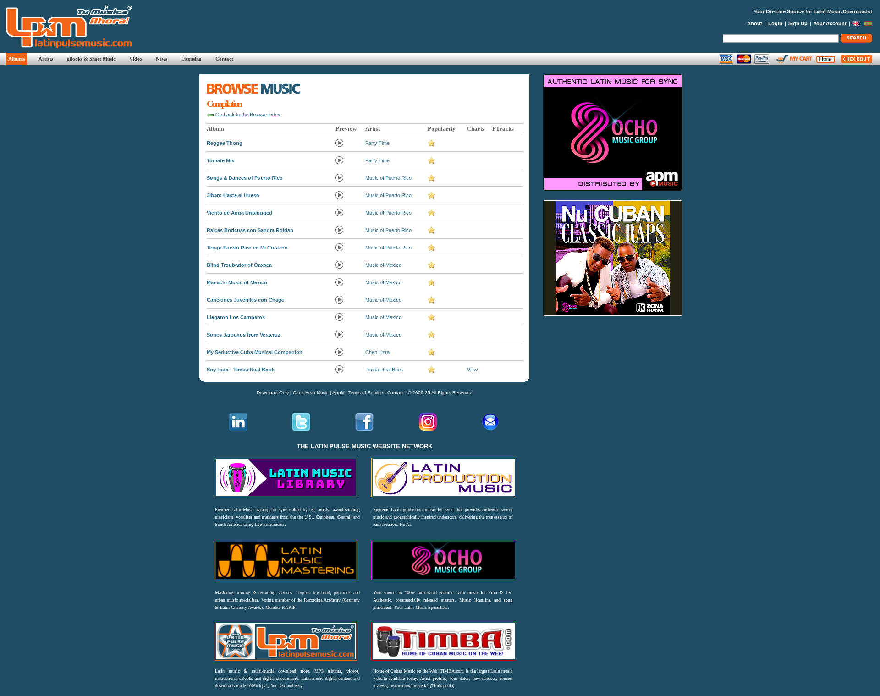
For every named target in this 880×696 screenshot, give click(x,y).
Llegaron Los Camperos (236, 317)
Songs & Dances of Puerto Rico (245, 178)
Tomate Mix (220, 160)
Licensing (191, 58)
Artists (45, 58)
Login (775, 23)
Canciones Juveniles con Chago (246, 300)
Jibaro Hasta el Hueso (233, 195)
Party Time (377, 143)
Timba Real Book (384, 369)
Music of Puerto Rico (388, 178)
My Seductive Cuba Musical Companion (254, 352)
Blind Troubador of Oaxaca (239, 265)
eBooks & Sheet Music (91, 58)
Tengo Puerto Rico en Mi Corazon (247, 247)
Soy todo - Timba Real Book (241, 369)
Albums (16, 58)
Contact (224, 58)
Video (135, 58)
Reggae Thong (224, 143)
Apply (338, 392)
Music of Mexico (383, 265)
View (472, 369)
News (161, 58)
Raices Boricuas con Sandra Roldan (250, 230)
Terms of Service (365, 392)
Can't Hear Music (311, 392)
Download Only (273, 392)
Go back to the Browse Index (247, 114)
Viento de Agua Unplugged (239, 212)
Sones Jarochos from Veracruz (243, 334)
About (754, 23)
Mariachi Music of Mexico (237, 282)
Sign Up (798, 23)
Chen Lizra (377, 352)
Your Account (830, 23)
